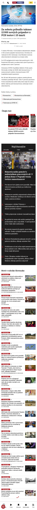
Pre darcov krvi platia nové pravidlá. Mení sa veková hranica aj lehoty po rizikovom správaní (20, 187)
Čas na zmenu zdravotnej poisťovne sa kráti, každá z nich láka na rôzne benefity (12, 434)
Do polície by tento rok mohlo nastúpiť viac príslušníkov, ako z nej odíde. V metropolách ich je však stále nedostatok (20, 221)
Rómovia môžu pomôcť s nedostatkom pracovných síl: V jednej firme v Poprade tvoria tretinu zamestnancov (19, 175)
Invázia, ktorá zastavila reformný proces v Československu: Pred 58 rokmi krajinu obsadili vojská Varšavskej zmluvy (11, 481)
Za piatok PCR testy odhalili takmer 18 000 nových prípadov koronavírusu (17, 131)
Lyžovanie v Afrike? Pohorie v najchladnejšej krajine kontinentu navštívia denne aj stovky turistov (20, 206)
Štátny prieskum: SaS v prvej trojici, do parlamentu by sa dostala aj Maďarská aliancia (12, 424)
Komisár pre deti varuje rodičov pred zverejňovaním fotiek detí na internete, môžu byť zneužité (12, 457)
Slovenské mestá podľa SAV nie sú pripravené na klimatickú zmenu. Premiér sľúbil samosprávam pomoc (12, 336)
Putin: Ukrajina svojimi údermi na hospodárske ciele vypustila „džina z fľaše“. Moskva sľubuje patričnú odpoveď (19, 258)
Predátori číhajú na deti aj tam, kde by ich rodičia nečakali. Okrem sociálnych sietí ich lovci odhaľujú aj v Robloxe (12, 446)
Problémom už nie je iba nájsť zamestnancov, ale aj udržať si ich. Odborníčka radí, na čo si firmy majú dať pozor (20, 249)
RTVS (4, 41)
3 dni (18, 150)
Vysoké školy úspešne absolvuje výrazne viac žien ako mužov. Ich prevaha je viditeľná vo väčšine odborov (11, 324)
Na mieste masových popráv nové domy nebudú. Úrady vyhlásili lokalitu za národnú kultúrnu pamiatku (20, 231)
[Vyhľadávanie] (3, 3)
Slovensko (12, 114)
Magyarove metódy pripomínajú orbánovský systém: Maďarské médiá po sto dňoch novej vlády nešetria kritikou (20, 197)
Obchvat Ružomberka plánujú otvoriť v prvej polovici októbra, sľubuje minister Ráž (20, 240)
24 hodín (6, 150)
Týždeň (31, 150)
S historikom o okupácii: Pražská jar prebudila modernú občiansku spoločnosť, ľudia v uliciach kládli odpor (12, 469)
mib (8, 41)
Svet (33, 114)
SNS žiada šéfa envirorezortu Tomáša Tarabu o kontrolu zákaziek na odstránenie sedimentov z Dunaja (12, 413)
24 (30, 2)
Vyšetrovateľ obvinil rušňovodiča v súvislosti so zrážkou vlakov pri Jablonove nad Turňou (12, 278)
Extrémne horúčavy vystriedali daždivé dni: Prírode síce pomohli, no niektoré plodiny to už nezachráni (12, 403)
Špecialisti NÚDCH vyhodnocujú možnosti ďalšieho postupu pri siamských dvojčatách (11, 288)
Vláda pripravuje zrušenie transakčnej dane (20, 214)
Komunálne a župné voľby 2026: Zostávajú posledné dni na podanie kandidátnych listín (12, 392)
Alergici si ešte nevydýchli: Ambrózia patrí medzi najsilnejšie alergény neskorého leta (11, 346)
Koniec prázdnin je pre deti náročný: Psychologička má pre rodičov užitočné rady (12, 493)
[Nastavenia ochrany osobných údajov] (3, 507)
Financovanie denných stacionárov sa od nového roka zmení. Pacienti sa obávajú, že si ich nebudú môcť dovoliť (12, 300)
